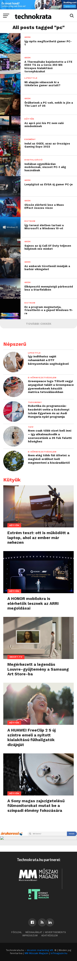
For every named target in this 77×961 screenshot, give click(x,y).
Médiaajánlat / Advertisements (45, 932)
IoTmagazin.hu (59, 953)
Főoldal (16, 932)
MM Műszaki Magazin (36, 953)
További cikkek (38, 323)
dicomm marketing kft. (40, 950)
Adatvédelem (49, 935)
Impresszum (30, 935)
